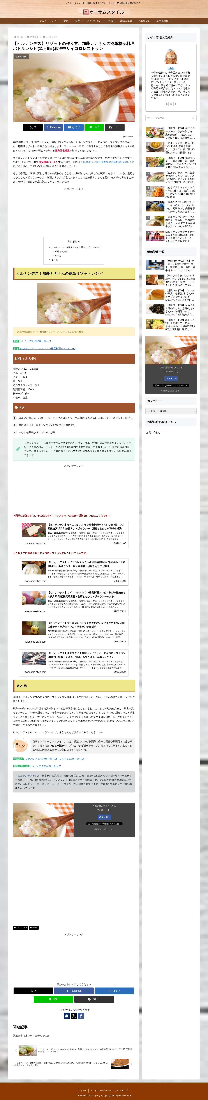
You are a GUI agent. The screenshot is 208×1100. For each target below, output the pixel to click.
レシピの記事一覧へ (70, 759)
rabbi (171, 68)
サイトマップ (121, 1090)
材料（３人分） (62, 251)
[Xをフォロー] (74, 1016)
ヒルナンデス (25, 775)
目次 (69, 241)
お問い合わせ (153, 432)
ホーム (84, 1090)
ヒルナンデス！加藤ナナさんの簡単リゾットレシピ (75, 247)
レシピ (35, 927)
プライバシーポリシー (100, 1090)
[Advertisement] (74, 212)
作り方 (58, 255)
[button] (115, 127)
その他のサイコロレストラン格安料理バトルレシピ (47, 348)
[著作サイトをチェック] (67, 1016)
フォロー (105, 817)
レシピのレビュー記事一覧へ (39, 759)
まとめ (54, 260)
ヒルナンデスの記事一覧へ (34, 341)
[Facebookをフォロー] (81, 1016)
